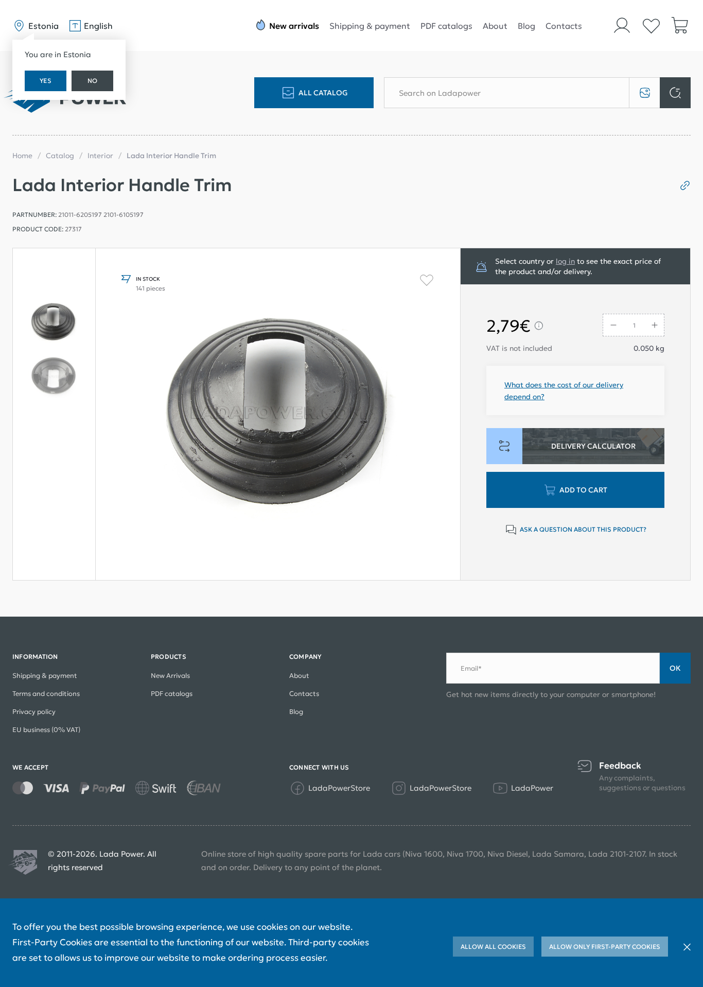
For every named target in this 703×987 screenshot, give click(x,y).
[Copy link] (681, 185)
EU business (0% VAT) (46, 729)
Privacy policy (34, 711)
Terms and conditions (46, 693)
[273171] (54, 376)
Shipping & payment (369, 26)
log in (565, 261)
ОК (675, 668)
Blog (526, 26)
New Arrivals (170, 675)
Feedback (620, 766)
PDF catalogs (446, 26)
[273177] (54, 322)
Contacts (564, 26)
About (495, 26)
